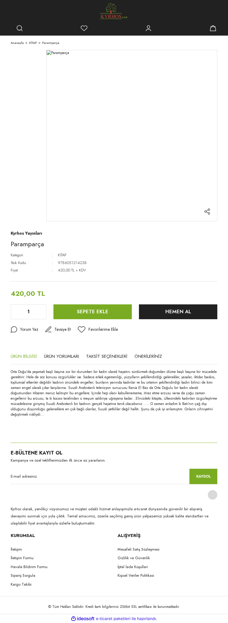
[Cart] (212, 28)
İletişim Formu (22, 558)
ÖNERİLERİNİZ (148, 356)
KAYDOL (203, 476)
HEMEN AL (178, 311)
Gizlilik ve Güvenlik (134, 558)
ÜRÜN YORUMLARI (61, 356)
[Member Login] (148, 28)
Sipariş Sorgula (23, 575)
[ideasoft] (83, 619)
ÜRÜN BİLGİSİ (24, 356)
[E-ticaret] (113, 618)
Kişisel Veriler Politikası (136, 575)
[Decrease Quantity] (15, 312)
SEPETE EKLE (92, 311)
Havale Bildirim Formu (29, 567)
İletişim (16, 549)
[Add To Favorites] (98, 329)
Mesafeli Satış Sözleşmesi (138, 549)
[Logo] (114, 12)
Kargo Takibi (21, 584)
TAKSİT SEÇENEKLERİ (106, 356)
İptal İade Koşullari (133, 567)
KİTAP (62, 255)
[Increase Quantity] (41, 312)
